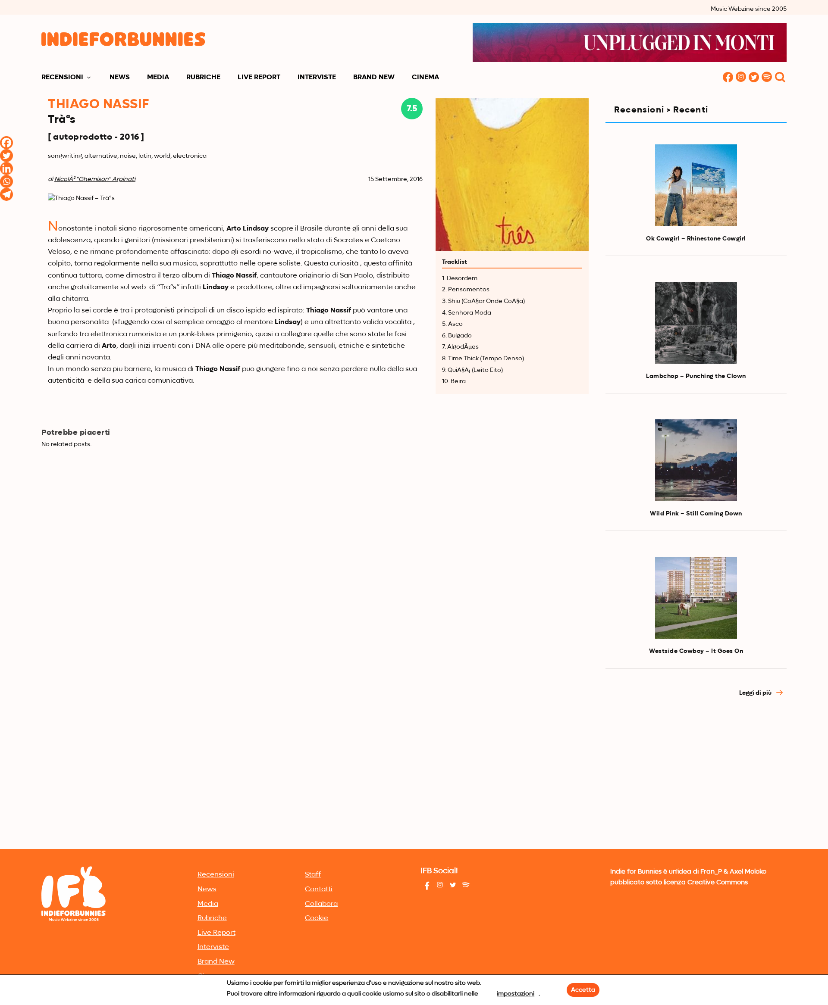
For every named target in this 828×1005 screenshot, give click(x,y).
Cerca (780, 78)
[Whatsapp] (6, 181)
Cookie (316, 918)
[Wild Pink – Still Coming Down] (696, 460)
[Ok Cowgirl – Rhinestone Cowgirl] (696, 185)
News (120, 77)
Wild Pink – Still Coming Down (696, 514)
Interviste (317, 77)
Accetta (583, 990)
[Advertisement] (696, 781)
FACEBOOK (727, 78)
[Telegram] (6, 194)
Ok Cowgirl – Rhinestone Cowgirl (696, 239)
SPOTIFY (766, 78)
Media (158, 77)
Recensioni (62, 77)
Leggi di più (756, 693)
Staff (313, 874)
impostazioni (515, 994)
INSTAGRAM (740, 78)
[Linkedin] (6, 168)
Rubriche (203, 77)
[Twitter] (6, 155)
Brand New (374, 77)
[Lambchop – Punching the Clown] (696, 323)
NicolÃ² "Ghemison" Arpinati (94, 179)
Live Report (259, 77)
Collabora (321, 904)
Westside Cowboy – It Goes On (696, 651)
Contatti (318, 889)
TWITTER (753, 78)
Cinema (425, 77)
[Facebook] (6, 142)
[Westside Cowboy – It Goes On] (696, 598)
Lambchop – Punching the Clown (696, 376)
